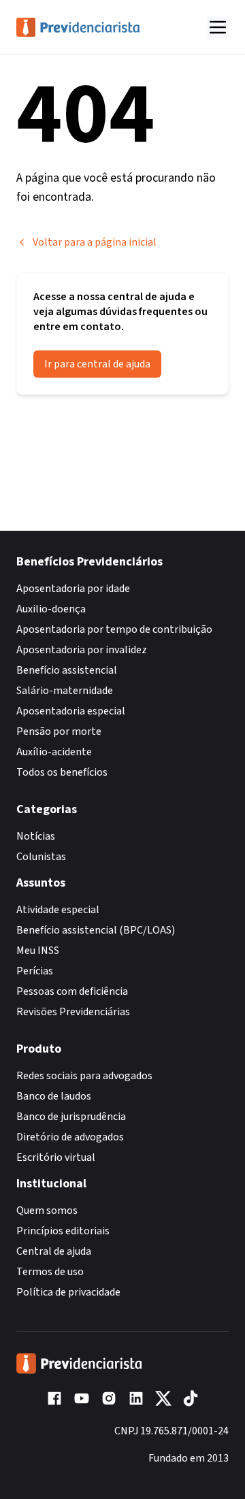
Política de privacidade (68, 1292)
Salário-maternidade (64, 691)
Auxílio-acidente (54, 752)
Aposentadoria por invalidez (81, 650)
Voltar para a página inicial (95, 242)
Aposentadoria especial (70, 711)
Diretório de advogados (70, 1137)
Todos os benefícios (62, 772)
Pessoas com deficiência (72, 991)
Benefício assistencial (66, 670)
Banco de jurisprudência (71, 1116)
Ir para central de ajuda (97, 364)
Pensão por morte (58, 731)
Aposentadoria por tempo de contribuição (114, 629)
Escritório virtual (55, 1157)
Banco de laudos (53, 1096)
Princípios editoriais (63, 1231)
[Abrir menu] (218, 27)
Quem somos (47, 1210)
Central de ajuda (53, 1251)
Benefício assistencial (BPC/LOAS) (95, 930)
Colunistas (41, 857)
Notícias (35, 836)
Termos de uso (50, 1272)
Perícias (34, 971)
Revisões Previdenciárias (73, 1012)
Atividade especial (57, 910)
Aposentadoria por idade (73, 588)
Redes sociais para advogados (84, 1076)
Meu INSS (37, 950)
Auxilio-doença (51, 609)
